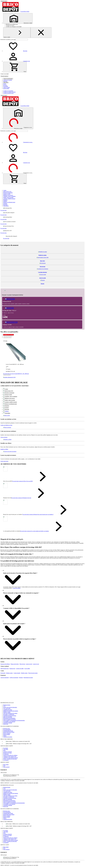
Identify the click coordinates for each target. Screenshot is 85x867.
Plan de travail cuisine (33, 673)
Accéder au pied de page (8, 93)
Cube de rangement (5, 677)
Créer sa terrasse (4, 437)
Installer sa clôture (4, 449)
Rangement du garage (28, 677)
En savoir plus (4, 210)
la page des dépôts (16, 588)
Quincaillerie (6, 205)
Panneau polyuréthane (5, 664)
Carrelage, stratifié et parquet (9, 198)
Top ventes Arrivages (8, 336)
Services (5, 85)
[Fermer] (40, 32)
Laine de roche (29, 664)
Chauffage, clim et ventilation (9, 196)
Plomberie (5, 199)
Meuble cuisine (24, 673)
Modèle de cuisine (42, 255)
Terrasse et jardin (6, 193)
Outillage (5, 201)
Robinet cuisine (9, 673)
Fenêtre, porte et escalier (8, 197)
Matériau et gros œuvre (8, 195)
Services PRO (6, 88)
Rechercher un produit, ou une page (8, 39)
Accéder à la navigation (8, 90)
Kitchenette (3, 673)
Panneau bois (12, 668)
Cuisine (4, 190)
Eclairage (5, 203)
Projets (4, 83)
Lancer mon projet (4, 461)
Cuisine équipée (17, 673)
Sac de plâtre (27, 668)
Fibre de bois (22, 664)
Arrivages (5, 81)
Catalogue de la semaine (8, 334)
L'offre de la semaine (7, 80)
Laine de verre (36, 664)
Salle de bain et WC (7, 191)
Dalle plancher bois (5, 668)
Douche (42, 283)
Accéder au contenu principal (9, 92)
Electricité (5, 204)
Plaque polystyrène (15, 664)
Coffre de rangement (14, 677)
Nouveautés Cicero (7, 337)
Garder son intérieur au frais (6, 425)
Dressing (21, 677)
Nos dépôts (5, 86)
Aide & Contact (6, 87)
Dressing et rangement (8, 192)
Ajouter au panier (7, 375)
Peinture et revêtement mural (9, 202)
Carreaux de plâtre (20, 668)
